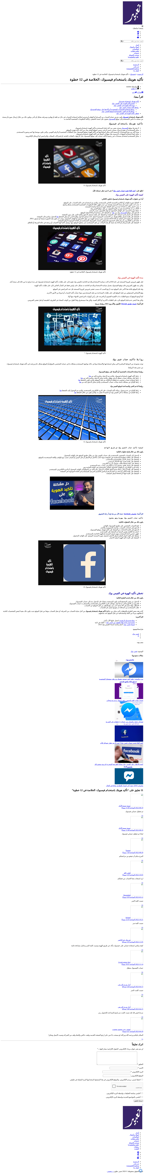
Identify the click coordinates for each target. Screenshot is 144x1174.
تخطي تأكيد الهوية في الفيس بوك (127, 113)
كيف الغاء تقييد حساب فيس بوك (124, 191)
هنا (113, 213)
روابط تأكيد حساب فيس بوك (129, 107)
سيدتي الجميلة (134, 55)
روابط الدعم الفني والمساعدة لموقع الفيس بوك (118, 111)
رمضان (136, 1147)
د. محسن (110, 1171)
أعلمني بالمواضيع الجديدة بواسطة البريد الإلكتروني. (123, 1097)
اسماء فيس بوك (129, 624)
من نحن (136, 66)
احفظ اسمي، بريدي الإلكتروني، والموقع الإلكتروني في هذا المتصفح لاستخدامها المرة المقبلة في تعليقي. (105, 1080)
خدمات (136, 53)
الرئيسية (136, 65)
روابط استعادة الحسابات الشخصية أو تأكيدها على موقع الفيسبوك (112, 109)
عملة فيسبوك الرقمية (127, 620)
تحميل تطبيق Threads (129, 304)
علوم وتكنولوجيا (133, 57)
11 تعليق (134, 89)
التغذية (136, 1149)
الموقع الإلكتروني (137, 1076)
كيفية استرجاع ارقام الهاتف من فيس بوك (120, 622)
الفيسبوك (112, 119)
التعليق (140, 1064)
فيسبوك (133, 74)
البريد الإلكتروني (137, 1072)
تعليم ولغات (135, 51)
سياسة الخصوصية (133, 68)
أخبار (137, 45)
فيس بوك (134, 651)
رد (142, 815)
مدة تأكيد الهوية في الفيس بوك (124, 105)
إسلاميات (136, 49)
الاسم (140, 1068)
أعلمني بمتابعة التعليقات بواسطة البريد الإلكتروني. (123, 1093)
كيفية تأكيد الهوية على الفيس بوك (123, 103)
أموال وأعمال (134, 47)
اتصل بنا (136, 70)
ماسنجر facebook (130, 514)
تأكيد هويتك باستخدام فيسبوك (129, 101)
